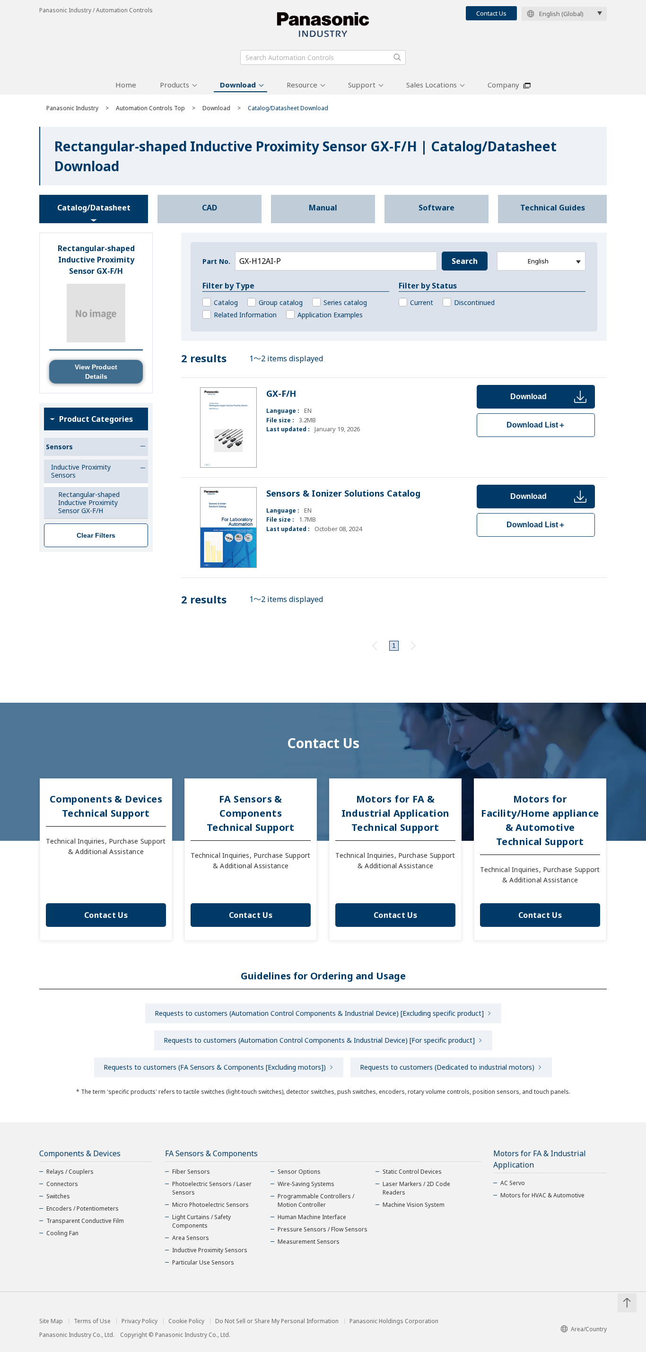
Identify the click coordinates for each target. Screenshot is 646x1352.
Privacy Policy (139, 1321)
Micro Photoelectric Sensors (210, 1205)
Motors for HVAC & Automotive (542, 1195)
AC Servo (512, 1183)
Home (125, 84)
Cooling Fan (62, 1233)
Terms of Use (92, 1321)
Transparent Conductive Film (85, 1221)
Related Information (245, 314)
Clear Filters (96, 535)
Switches (58, 1196)
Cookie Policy (186, 1321)
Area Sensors (190, 1238)
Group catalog (281, 302)
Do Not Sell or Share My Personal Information (277, 1321)
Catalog (226, 302)
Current (421, 302)
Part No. (216, 261)
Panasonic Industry (72, 108)
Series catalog (345, 302)
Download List (536, 425)
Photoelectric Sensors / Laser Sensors (212, 1188)
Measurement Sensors (309, 1242)
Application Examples (330, 314)
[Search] (397, 57)
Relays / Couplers (70, 1172)
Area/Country (589, 1329)
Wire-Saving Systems (306, 1184)
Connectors (62, 1184)
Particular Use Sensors (203, 1262)
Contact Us (491, 13)
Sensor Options (299, 1172)
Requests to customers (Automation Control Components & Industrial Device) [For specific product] (319, 1040)
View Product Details (96, 371)
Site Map (51, 1321)
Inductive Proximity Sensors (209, 1250)
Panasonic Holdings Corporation (393, 1321)
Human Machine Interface (312, 1217)
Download (238, 84)
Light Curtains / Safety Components (201, 1221)
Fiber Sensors (191, 1172)
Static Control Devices (412, 1172)
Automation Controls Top (150, 108)
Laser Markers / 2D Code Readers (416, 1188)
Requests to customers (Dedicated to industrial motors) (447, 1067)
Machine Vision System (414, 1205)
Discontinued (474, 302)
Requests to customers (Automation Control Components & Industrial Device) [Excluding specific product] (319, 1013)
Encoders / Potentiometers (82, 1208)
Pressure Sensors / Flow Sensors (322, 1229)
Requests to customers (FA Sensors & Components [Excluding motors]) (215, 1067)
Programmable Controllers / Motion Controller (316, 1200)
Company (503, 84)
